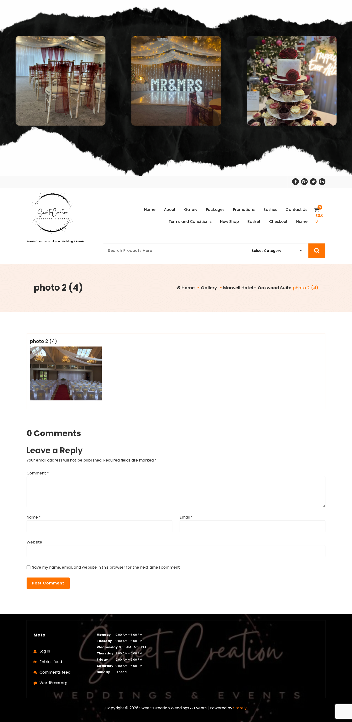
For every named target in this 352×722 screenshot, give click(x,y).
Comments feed (55, 672)
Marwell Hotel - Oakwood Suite (257, 288)
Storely (240, 708)
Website (34, 542)
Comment (38, 473)
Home (188, 288)
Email (186, 517)
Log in (45, 651)
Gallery (209, 288)
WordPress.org (53, 683)
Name (34, 517)
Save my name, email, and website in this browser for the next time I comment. (106, 567)
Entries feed (51, 661)
